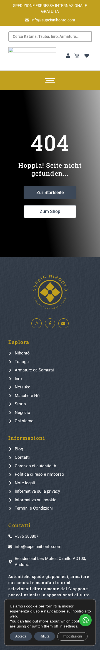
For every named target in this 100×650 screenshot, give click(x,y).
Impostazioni (72, 636)
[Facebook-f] (50, 323)
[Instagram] (36, 323)
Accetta (20, 636)
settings (70, 626)
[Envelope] (63, 323)
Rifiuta (44, 636)
